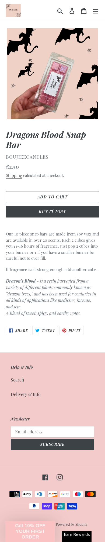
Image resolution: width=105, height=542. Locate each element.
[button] (30, 531)
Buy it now (52, 211)
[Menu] (96, 10)
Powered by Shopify (72, 524)
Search (17, 380)
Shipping (14, 175)
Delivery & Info (26, 394)
